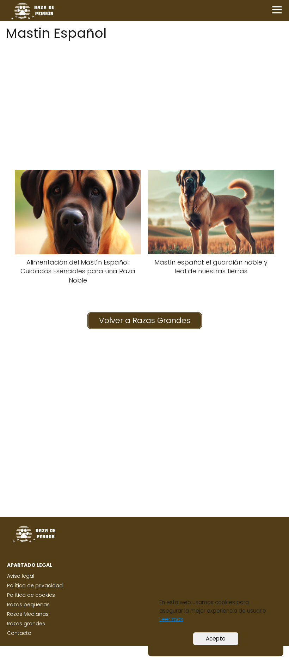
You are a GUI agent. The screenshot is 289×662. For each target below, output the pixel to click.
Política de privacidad (35, 585)
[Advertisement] (144, 92)
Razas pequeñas (28, 604)
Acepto (216, 638)
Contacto (19, 633)
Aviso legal (20, 575)
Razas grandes (26, 623)
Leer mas (171, 619)
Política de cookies (31, 595)
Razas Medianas (28, 614)
